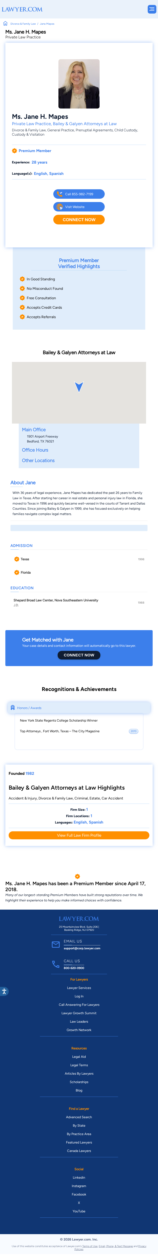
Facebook (79, 1194)
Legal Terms (79, 1065)
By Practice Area (79, 1134)
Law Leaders (79, 1021)
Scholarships (79, 1082)
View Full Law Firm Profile (79, 835)
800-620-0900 (74, 968)
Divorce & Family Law (29, 130)
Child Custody (125, 130)
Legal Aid (79, 1057)
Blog (79, 1090)
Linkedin (79, 1177)
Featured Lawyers (79, 1142)
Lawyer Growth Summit (79, 1013)
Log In (79, 996)
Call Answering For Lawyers (79, 1005)
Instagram (79, 1186)
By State (79, 1125)
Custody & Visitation (28, 134)
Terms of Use (90, 1246)
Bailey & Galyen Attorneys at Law (85, 123)
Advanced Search (79, 1117)
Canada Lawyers (79, 1151)
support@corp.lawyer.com (82, 948)
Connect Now (79, 219)
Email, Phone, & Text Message (116, 1246)
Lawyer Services (79, 988)
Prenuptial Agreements (94, 130)
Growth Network (79, 1030)
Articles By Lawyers (79, 1073)
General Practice (60, 130)
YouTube (79, 1211)
